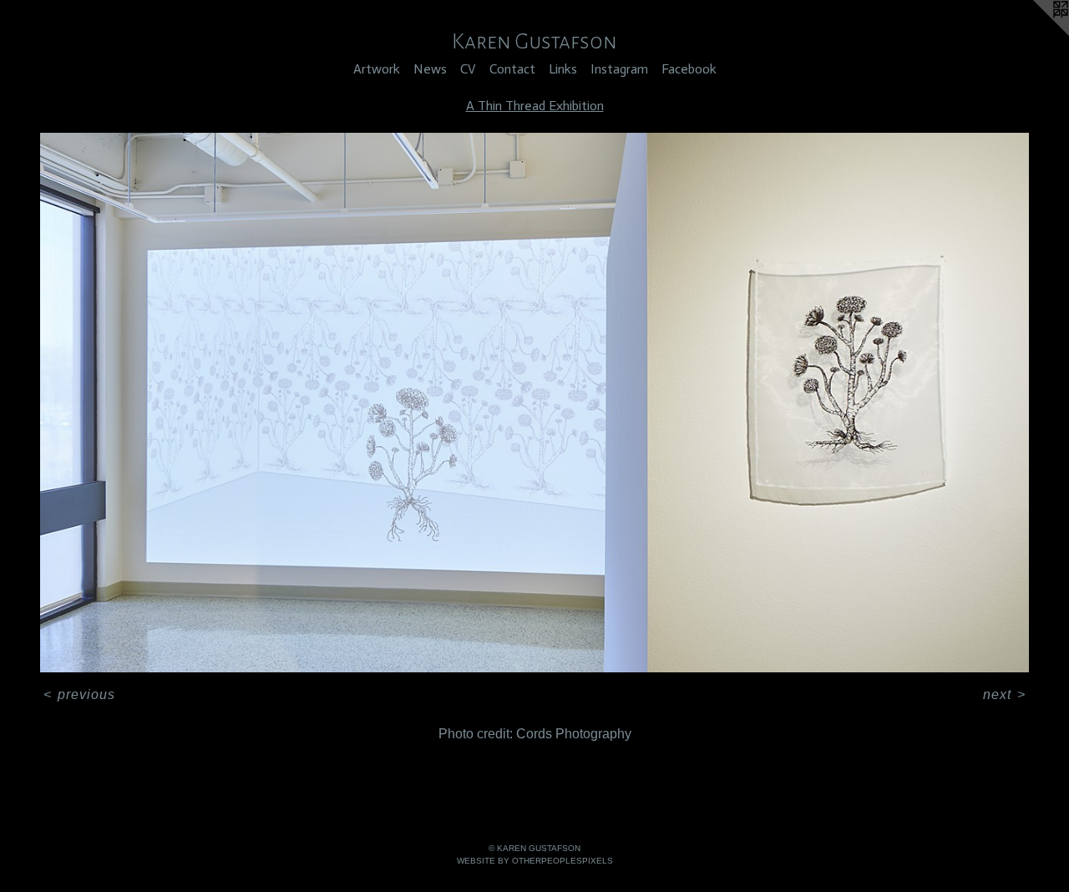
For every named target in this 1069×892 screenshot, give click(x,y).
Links (563, 69)
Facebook (689, 69)
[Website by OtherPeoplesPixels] (1035, 33)
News (430, 69)
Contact (512, 69)
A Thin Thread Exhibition (535, 106)
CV (468, 69)
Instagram (619, 69)
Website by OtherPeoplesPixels (535, 860)
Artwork (376, 69)
